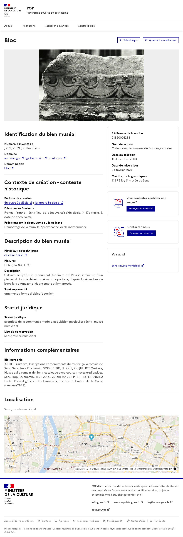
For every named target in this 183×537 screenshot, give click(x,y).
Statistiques (113, 521)
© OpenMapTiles (125, 468)
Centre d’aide (138, 521)
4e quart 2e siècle (16, 202)
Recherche (29, 26)
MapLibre (80, 468)
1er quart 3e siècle (46, 202)
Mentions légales (12, 528)
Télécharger (130, 40)
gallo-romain (34, 158)
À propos (64, 521)
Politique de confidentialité (37, 528)
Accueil (8, 26)
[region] (91, 444)
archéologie (12, 158)
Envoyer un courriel (141, 208)
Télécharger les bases (88, 521)
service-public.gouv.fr (127, 502)
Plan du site (159, 521)
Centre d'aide (86, 26)
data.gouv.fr (99, 510)
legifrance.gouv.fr (158, 502)
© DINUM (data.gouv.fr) (101, 468)
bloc (7, 168)
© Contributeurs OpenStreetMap (152, 468)
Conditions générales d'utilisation (70, 528)
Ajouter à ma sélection (163, 40)
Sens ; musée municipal (126, 266)
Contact (46, 521)
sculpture (55, 158)
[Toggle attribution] (175, 469)
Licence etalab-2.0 (161, 528)
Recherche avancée (57, 26)
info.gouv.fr (99, 502)
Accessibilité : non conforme (19, 521)
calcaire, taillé (13, 255)
